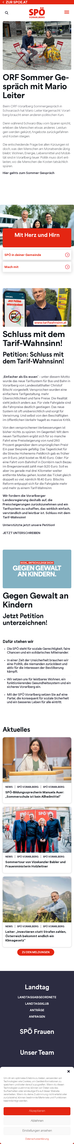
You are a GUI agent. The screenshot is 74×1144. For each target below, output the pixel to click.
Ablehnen (37, 1121)
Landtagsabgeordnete (37, 997)
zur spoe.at (17, 2)
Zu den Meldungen (36, 952)
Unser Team (37, 1052)
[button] (68, 1071)
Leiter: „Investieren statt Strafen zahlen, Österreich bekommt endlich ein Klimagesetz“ (35, 936)
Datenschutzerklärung (37, 1139)
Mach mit (11, 267)
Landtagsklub (37, 1003)
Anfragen (37, 1016)
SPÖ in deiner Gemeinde (22, 255)
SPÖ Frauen (37, 1031)
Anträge (37, 1010)
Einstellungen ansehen (37, 1131)
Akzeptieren (37, 1111)
